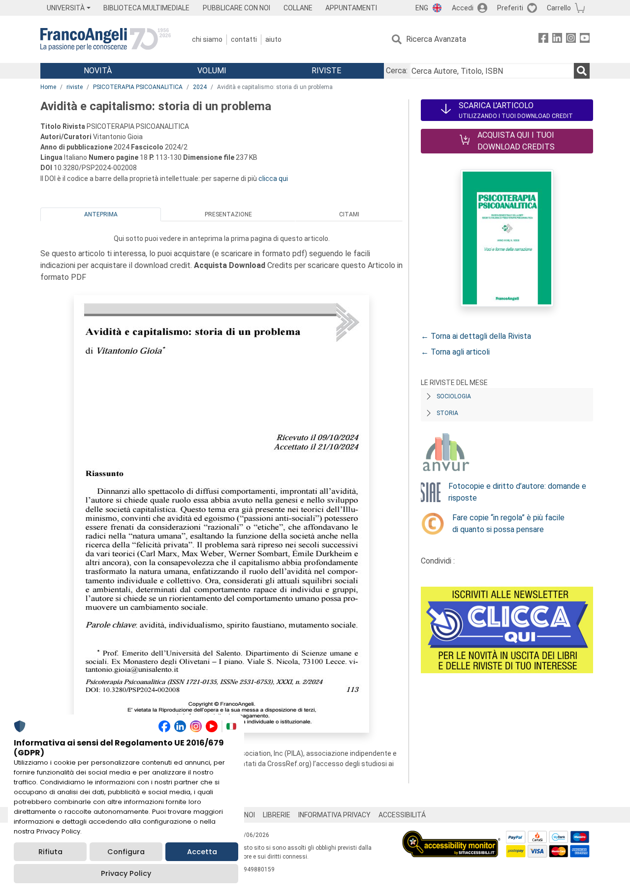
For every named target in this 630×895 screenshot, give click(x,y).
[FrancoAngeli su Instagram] (571, 39)
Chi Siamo (207, 39)
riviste (74, 87)
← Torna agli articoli (455, 352)
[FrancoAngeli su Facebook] (543, 39)
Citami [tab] (349, 214)
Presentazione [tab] (228, 214)
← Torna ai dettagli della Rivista (476, 336)
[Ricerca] (582, 71)
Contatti (244, 39)
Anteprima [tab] (101, 214)
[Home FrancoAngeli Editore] (105, 39)
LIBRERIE (276, 815)
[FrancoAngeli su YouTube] (585, 39)
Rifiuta (50, 852)
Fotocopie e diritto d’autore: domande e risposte (517, 492)
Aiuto (273, 39)
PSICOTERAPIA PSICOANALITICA (138, 87)
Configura (126, 852)
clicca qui (273, 178)
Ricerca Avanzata (436, 39)
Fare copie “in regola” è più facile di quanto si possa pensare (508, 523)
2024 (200, 87)
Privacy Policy (126, 873)
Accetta (202, 852)
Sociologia (454, 396)
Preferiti (510, 8)
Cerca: (397, 70)
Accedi (462, 8)
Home (48, 87)
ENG (421, 8)
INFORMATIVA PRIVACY (334, 815)
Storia (447, 413)
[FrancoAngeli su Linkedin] (557, 39)
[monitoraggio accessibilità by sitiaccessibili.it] (451, 836)
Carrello (559, 8)
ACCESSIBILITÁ (402, 815)
